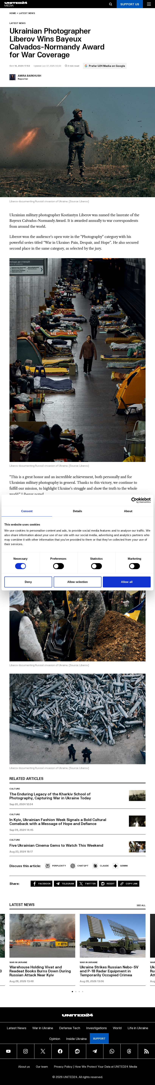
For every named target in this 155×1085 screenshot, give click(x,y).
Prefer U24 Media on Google (107, 66)
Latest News (16, 1027)
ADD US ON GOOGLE (127, 1071)
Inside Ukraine (76, 1038)
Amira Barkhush (29, 75)
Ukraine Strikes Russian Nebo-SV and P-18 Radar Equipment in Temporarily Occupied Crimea (109, 970)
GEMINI (124, 865)
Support (99, 1038)
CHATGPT (82, 865)
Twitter (90, 883)
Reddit (111, 883)
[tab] (72, 991)
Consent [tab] (27, 511)
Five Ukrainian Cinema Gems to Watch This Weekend (56, 845)
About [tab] (128, 511)
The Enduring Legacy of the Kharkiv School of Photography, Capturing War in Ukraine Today (50, 795)
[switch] (58, 566)
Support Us (129, 4)
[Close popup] (150, 1062)
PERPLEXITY (59, 865)
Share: (14, 883)
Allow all (127, 581)
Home (12, 13)
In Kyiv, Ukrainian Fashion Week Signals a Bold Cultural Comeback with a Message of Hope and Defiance (57, 821)
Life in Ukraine (138, 1027)
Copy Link (132, 883)
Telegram (68, 883)
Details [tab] (77, 511)
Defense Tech (69, 1027)
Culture (14, 789)
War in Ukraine (18, 962)
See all (141, 905)
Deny (28, 581)
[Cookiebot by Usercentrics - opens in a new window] (134, 500)
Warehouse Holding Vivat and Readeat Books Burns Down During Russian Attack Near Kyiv (40, 970)
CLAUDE (104, 865)
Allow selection (77, 581)
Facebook (44, 883)
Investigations (96, 1027)
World (117, 1027)
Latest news (27, 13)
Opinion (54, 1038)
